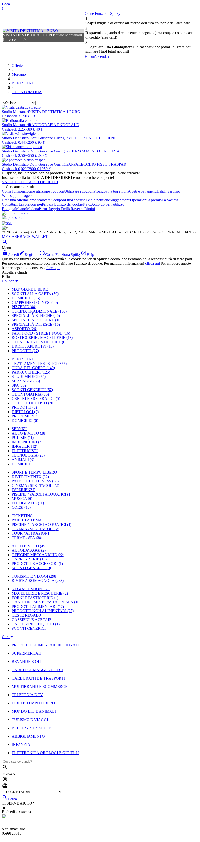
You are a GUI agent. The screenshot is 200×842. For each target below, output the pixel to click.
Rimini (89, 209)
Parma (44, 209)
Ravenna (77, 209)
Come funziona (14, 191)
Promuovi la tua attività (111, 191)
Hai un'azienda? (97, 56)
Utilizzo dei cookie (68, 204)
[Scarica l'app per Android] (17, 213)
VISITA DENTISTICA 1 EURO (54, 112)
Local (6, 4)
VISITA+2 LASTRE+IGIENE (92, 138)
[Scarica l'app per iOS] (12, 217)
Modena (32, 209)
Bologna (8, 209)
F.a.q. (87, 204)
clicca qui (152, 263)
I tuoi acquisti (75, 200)
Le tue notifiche (98, 200)
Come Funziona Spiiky (102, 13)
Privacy (48, 204)
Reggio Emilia (60, 209)
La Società (170, 200)
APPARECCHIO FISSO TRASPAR (97, 164)
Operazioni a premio (146, 200)
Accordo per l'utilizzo (107, 204)
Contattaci (10, 204)
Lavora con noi (30, 204)
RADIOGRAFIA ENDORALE (54, 125)
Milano (20, 209)
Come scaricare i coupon (46, 200)
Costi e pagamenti (143, 191)
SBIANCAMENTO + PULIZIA (94, 151)
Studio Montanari (15, 112)
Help (160, 191)
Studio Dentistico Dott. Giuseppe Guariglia (35, 138)
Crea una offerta (14, 200)
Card (6, 8)
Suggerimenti (120, 200)
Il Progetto (25, 195)
